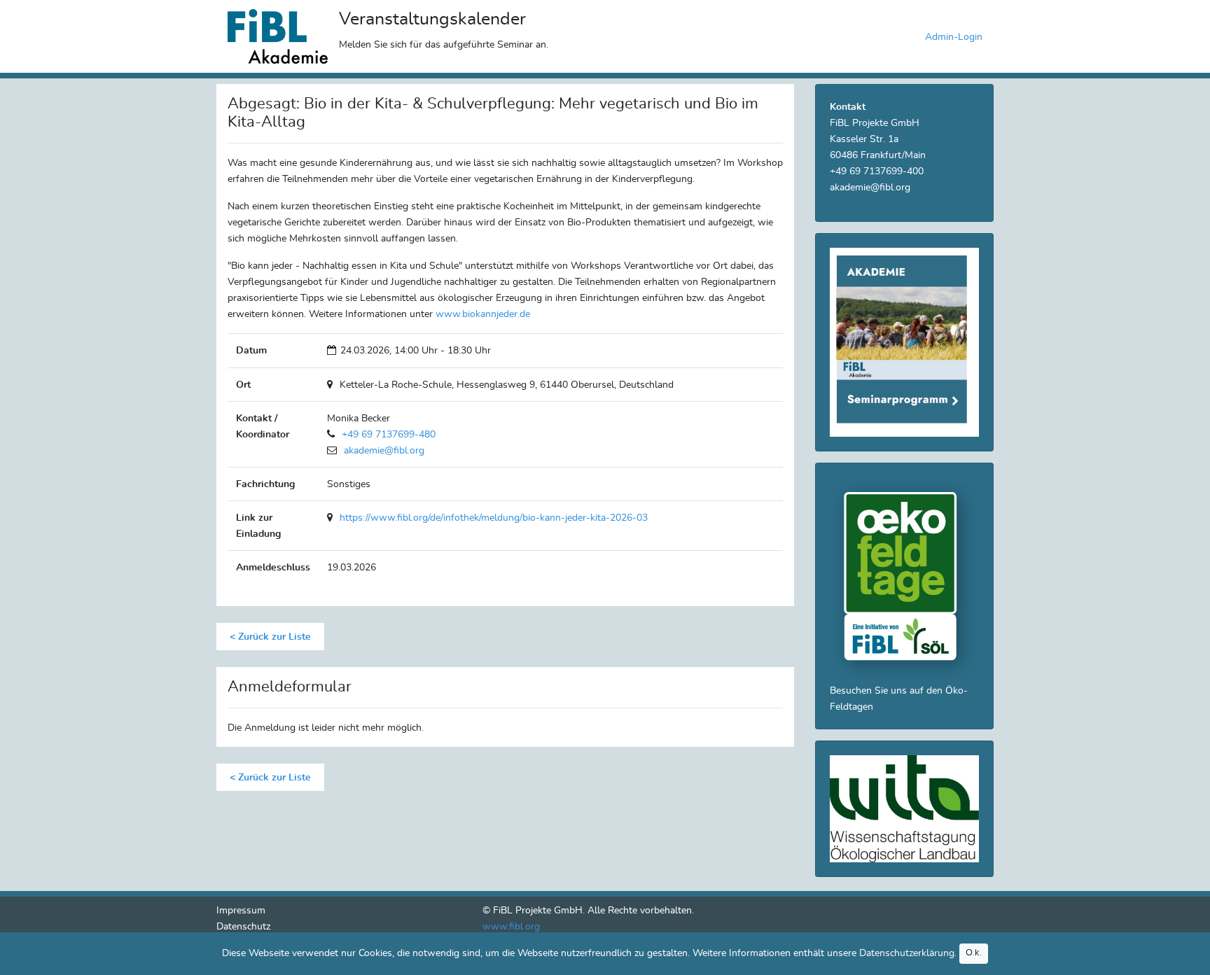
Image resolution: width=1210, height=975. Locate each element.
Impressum (240, 910)
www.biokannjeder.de (483, 314)
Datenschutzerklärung (906, 953)
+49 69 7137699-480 (389, 434)
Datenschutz (243, 926)
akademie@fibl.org (384, 450)
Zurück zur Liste (273, 636)
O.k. (974, 953)
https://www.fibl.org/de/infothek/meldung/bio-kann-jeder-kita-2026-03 (494, 517)
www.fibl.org (511, 926)
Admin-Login (953, 36)
